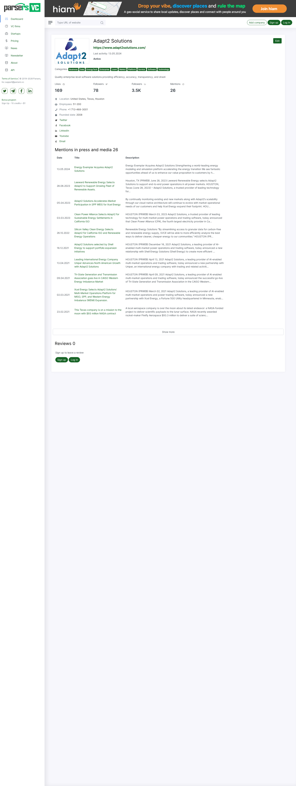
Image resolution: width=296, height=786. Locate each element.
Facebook (65, 125)
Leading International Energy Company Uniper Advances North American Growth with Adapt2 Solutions (97, 263)
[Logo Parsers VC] (22, 7)
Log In (286, 22)
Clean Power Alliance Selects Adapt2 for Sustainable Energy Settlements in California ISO (96, 218)
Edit (277, 40)
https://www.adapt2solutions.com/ (119, 47)
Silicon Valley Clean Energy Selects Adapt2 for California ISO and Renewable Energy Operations (97, 233)
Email (62, 141)
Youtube (64, 135)
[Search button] (102, 22)
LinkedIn (64, 130)
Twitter (63, 120)
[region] (22, 393)
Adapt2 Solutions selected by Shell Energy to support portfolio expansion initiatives (95, 248)
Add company (257, 22)
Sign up (274, 22)
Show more (168, 331)
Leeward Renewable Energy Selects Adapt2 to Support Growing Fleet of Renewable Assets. (94, 186)
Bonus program (9, 100)
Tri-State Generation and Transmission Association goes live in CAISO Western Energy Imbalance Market (96, 278)
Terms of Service (10, 78)
